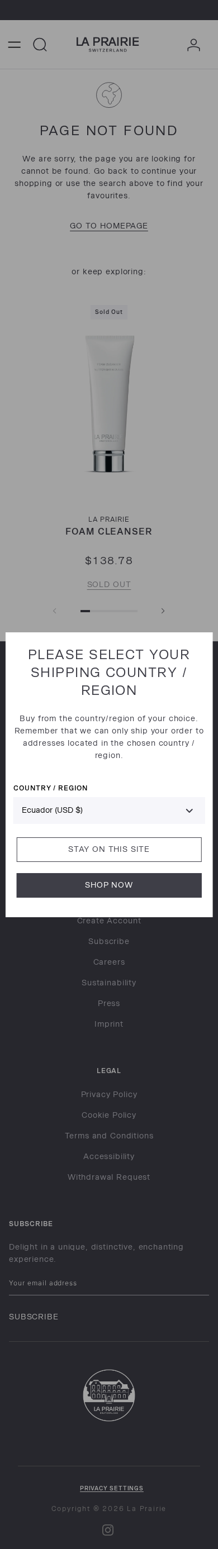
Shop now (109, 885)
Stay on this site (109, 849)
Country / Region (50, 788)
